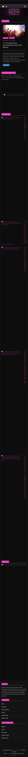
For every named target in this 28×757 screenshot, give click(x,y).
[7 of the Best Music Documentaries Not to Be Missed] (14, 31)
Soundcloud (4, 77)
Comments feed (5, 735)
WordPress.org (4, 738)
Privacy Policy (4, 715)
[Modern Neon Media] (3, 6)
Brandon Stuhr (12, 40)
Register (3, 726)
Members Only (4, 718)
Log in (2, 729)
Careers (3, 712)
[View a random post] (25, 6)
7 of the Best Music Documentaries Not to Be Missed (12, 45)
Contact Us (4, 706)
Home (2, 704)
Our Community (5, 709)
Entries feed (4, 732)
